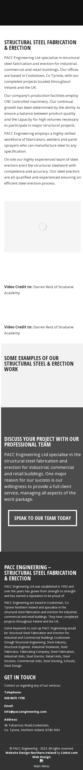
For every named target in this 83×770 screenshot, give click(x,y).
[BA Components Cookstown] (42, 226)
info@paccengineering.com (25, 712)
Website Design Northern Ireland (31, 753)
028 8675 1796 (14, 698)
